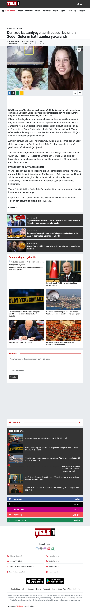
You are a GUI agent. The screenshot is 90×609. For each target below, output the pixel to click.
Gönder (13, 377)
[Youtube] (49, 549)
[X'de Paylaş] (13, 93)
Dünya (37, 11)
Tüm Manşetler (54, 567)
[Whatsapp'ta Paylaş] (17, 93)
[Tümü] (80, 422)
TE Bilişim (19, 606)
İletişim (82, 11)
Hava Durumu (54, 556)
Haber (20, 11)
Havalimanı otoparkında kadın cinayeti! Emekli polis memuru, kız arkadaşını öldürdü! (24, 314)
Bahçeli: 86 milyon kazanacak (20, 342)
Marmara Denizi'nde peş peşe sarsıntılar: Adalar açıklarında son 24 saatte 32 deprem (63, 313)
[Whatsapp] (53, 549)
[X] (41, 549)
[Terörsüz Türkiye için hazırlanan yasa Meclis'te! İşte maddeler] (63, 330)
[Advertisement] (45, 402)
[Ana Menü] (81, 4)
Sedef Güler (27, 112)
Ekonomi (28, 11)
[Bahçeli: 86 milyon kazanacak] (26, 330)
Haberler (11, 28)
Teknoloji (47, 11)
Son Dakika (10, 11)
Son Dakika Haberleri (17, 572)
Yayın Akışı (71, 11)
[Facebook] (37, 549)
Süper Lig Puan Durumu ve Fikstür (21, 567)
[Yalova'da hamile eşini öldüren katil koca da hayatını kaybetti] (26, 263)
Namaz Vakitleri (16, 561)
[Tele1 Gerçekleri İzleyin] (13, 3)
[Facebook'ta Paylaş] (9, 93)
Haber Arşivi (53, 572)
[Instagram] (45, 549)
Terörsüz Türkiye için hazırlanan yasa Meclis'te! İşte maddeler (61, 343)
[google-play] (55, 581)
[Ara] (78, 4)
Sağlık (55, 11)
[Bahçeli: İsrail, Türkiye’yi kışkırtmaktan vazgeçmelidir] (63, 271)
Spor (63, 11)
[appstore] (35, 581)
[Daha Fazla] (21, 93)
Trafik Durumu (54, 561)
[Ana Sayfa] (3, 11)
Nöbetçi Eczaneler (16, 556)
